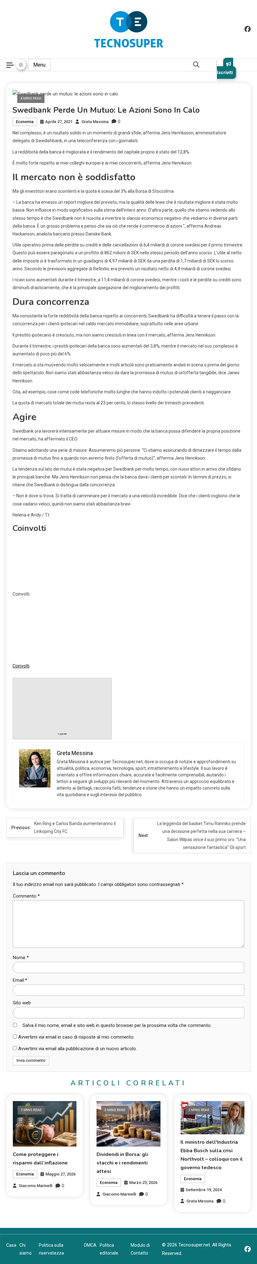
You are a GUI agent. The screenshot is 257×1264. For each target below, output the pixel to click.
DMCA (90, 1245)
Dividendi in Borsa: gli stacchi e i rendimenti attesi (122, 1163)
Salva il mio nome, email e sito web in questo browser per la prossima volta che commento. (117, 1025)
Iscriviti (225, 72)
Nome (21, 957)
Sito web (22, 1003)
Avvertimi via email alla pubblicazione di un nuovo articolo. (77, 1048)
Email (20, 980)
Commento (26, 896)
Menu (39, 65)
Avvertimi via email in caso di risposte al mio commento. (76, 1037)
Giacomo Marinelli (35, 1185)
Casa (11, 1245)
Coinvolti (21, 665)
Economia (25, 122)
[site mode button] (21, 65)
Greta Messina (94, 121)
